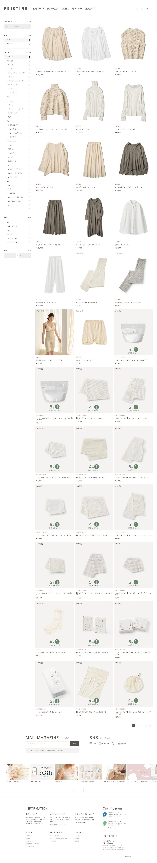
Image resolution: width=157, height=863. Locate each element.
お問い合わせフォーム (80, 822)
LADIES (38, 68)
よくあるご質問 (30, 846)
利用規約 (28, 838)
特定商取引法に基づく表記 (32, 843)
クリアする (29, 21)
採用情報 (77, 841)
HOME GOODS (120, 357)
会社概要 (77, 838)
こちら (29, 821)
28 (146, 725)
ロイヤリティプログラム (56, 835)
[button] (151, 9)
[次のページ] (151, 725)
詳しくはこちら (112, 828)
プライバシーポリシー (31, 841)
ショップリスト (79, 835)
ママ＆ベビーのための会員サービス (59, 838)
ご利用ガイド (29, 835)
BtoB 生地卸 (53, 841)
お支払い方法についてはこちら (58, 824)
